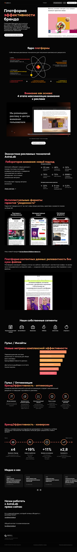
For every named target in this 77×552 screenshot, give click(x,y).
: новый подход (29, 162)
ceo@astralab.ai (10, 517)
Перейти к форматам (38, 143)
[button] (38, 490)
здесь (46, 138)
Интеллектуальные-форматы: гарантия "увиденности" (24, 201)
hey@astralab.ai (10, 526)
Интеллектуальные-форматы (14, 35)
